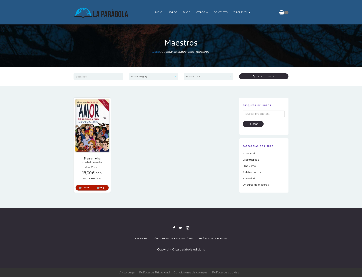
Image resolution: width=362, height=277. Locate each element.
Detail (86, 187)
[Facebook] (174, 228)
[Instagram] (187, 228)
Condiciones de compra (190, 272)
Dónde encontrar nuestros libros (173, 238)
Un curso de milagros (256, 184)
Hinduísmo (249, 165)
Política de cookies (225, 272)
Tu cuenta (241, 12)
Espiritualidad (251, 159)
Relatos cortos (252, 172)
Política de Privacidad (154, 272)
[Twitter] (180, 228)
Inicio (158, 12)
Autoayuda (249, 153)
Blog (186, 12)
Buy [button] (102, 187)
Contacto (220, 12)
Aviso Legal (127, 272)
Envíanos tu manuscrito (213, 238)
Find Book (265, 76)
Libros (172, 12)
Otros (201, 12)
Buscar (253, 124)
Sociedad (249, 178)
